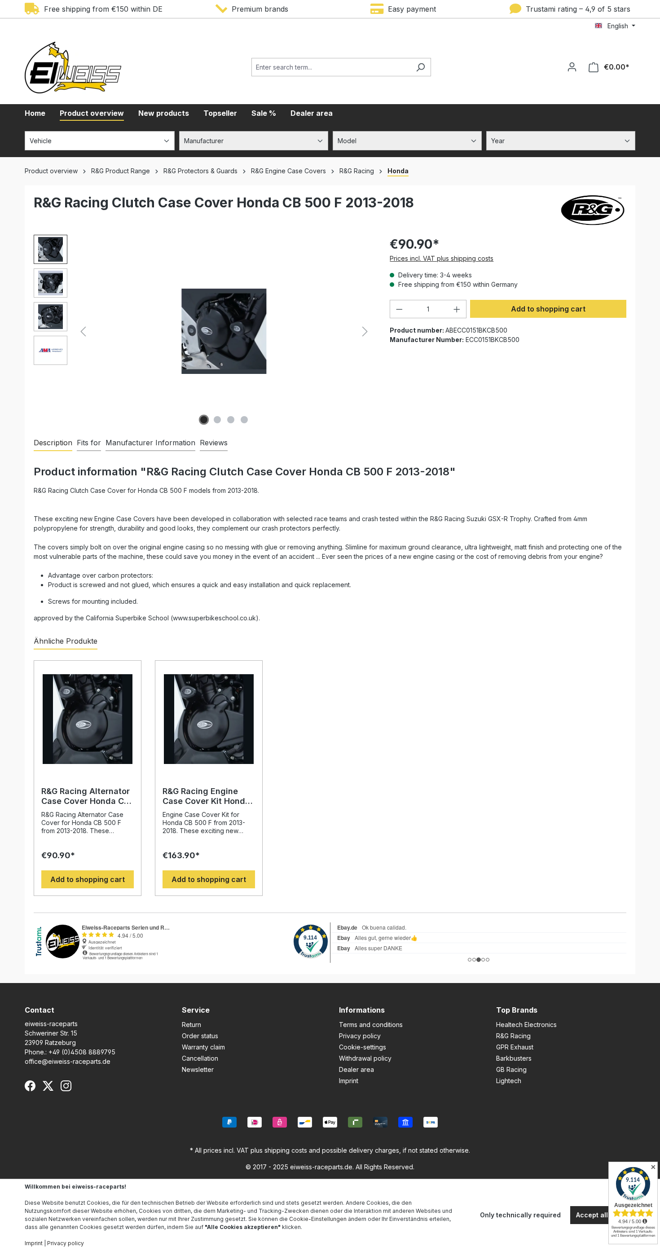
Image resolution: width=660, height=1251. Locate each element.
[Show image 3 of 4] (230, 419)
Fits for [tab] (89, 442)
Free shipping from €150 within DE (101, 8)
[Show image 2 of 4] (217, 419)
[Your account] (572, 67)
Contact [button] (39, 1009)
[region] (203, 331)
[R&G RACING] (592, 210)
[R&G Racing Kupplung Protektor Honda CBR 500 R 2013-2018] (223, 331)
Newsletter (198, 1069)
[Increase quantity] (457, 309)
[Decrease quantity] (399, 309)
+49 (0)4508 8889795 (81, 1052)
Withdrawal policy (365, 1058)
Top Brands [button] (516, 1009)
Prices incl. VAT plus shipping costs (441, 258)
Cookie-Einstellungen (318, 1219)
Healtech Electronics (526, 1024)
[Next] (365, 331)
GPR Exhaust (514, 1047)
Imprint (348, 1080)
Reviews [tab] (214, 442)
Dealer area (356, 1069)
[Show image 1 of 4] (203, 419)
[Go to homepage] (73, 67)
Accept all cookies (605, 1215)
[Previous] (83, 331)
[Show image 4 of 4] (244, 419)
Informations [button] (362, 1009)
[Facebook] (30, 1085)
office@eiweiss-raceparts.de (67, 1061)
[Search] (420, 67)
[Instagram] (66, 1085)
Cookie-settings (362, 1047)
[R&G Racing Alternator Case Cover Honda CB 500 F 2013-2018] (87, 719)
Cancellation (200, 1058)
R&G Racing (513, 1036)
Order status (200, 1036)
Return (191, 1024)
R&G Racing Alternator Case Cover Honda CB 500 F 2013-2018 (85, 796)
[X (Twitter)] (48, 1085)
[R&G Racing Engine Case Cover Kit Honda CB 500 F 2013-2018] (209, 719)
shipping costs (285, 1150)
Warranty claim (203, 1047)
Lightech (508, 1080)
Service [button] (196, 1009)
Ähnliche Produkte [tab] (65, 640)
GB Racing (511, 1069)
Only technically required (520, 1215)
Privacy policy (360, 1036)
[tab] (53, 443)
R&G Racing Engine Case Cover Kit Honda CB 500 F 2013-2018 (206, 796)
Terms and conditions (371, 1024)
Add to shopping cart (548, 308)
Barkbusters (514, 1058)
